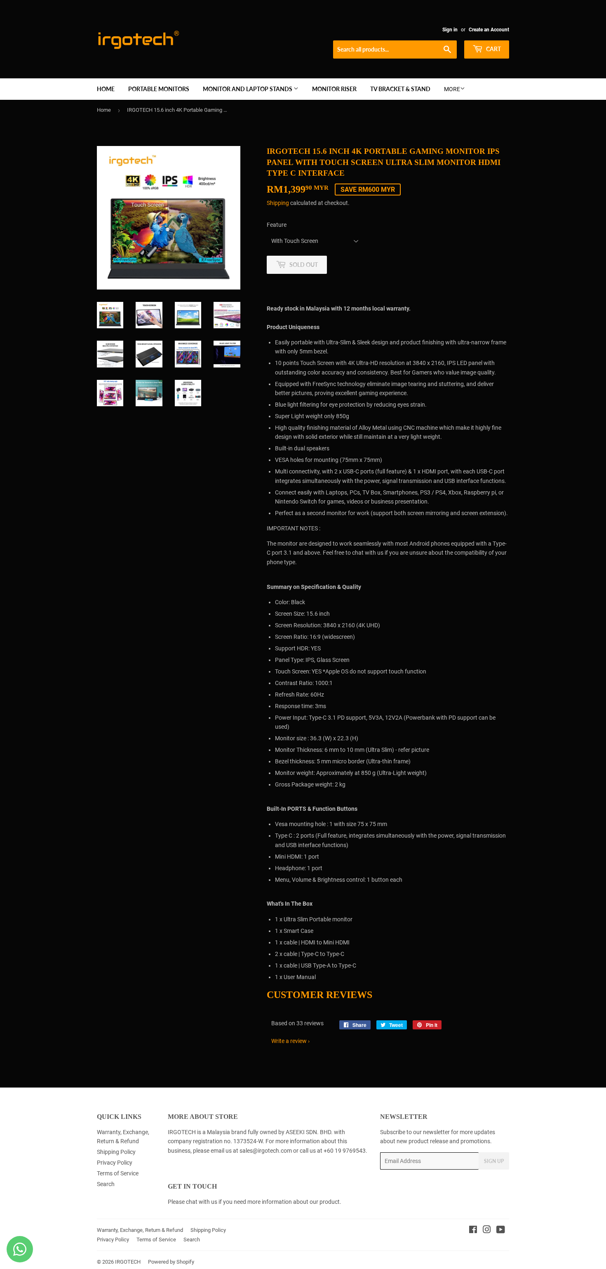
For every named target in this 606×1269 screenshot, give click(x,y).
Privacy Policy (114, 1162)
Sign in (450, 30)
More (452, 89)
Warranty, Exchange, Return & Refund (140, 1230)
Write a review (289, 1041)
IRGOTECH (128, 1262)
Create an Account (489, 30)
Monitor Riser (334, 88)
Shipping (278, 203)
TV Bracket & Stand (400, 88)
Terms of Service (118, 1173)
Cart (493, 48)
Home (106, 88)
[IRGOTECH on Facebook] (473, 1230)
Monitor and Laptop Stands (248, 88)
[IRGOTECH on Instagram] (487, 1230)
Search (106, 1184)
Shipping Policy (116, 1152)
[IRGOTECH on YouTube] (500, 1230)
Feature (277, 224)
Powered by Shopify (171, 1262)
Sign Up (494, 1161)
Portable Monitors (158, 88)
